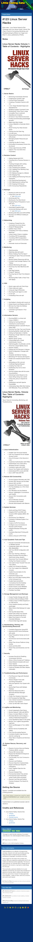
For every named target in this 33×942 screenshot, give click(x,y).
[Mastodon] (13, 907)
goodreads (12, 815)
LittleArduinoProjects (16, 891)
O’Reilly (11, 813)
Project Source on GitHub (10, 840)
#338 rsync (17, 196)
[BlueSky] (10, 907)
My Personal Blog (15, 901)
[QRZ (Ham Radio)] (20, 907)
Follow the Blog (16, 881)
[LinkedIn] (25, 907)
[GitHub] (15, 907)
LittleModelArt (15, 896)
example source (13, 817)
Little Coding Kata (13, 2)
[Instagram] (8, 907)
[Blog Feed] (5, 907)
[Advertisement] (16, 925)
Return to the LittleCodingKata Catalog (13, 843)
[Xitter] (28, 907)
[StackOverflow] (18, 907)
